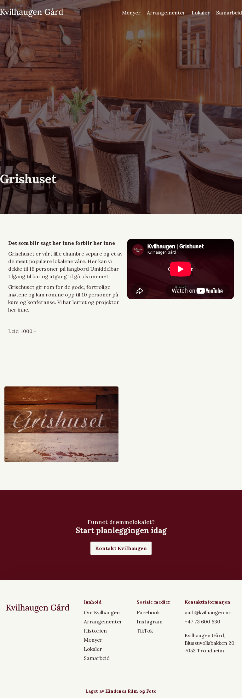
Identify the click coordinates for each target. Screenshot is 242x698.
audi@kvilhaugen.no (208, 612)
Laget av (121, 691)
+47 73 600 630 (202, 621)
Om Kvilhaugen (102, 612)
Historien (95, 631)
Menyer (131, 12)
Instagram (150, 621)
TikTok (145, 631)
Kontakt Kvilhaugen (121, 548)
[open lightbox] (61, 424)
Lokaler (201, 12)
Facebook (148, 612)
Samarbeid (229, 12)
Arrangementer (166, 12)
